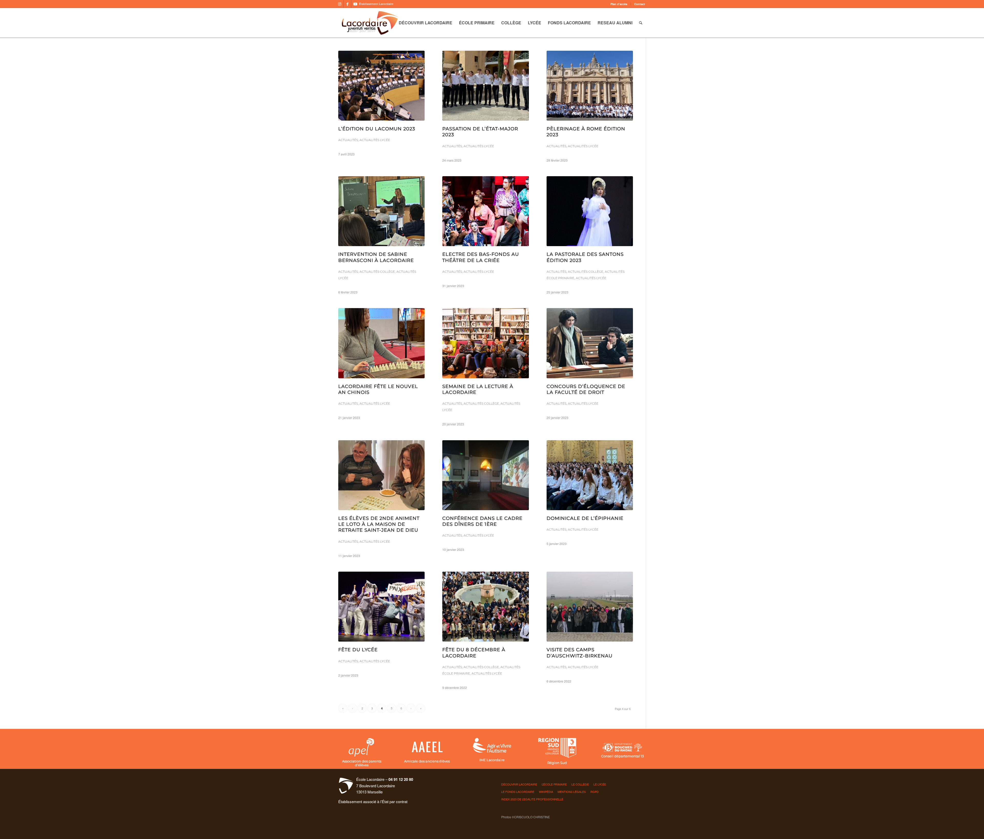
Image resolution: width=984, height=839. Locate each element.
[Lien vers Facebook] (347, 4)
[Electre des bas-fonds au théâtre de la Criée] (485, 211)
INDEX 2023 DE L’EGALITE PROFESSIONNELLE (532, 799)
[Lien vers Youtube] (355, 4)
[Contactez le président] (426, 747)
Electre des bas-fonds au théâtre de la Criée (480, 257)
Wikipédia (546, 792)
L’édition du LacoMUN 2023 (376, 129)
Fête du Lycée (358, 650)
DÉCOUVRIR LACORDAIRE (519, 784)
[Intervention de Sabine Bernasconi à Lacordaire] (381, 211)
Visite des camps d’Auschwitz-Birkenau (579, 652)
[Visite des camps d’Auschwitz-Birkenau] (590, 607)
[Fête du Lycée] (381, 607)
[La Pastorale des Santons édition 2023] (590, 211)
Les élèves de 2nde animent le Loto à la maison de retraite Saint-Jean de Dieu (378, 524)
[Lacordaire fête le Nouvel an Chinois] (381, 343)
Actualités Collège (377, 272)
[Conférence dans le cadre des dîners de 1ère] (485, 475)
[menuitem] (619, 4)
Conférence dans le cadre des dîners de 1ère (482, 521)
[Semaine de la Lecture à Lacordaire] (485, 343)
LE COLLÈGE (580, 784)
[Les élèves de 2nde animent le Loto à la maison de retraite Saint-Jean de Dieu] (381, 475)
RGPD (594, 792)
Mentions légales (572, 792)
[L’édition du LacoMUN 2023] (381, 86)
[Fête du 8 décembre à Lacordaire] (485, 607)
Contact (639, 4)
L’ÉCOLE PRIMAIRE (554, 784)
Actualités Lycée (375, 140)
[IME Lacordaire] (492, 746)
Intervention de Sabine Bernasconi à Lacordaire (376, 257)
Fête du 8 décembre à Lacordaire (473, 652)
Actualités (348, 140)
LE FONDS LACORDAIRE (517, 792)
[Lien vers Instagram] (339, 4)
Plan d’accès (618, 4)
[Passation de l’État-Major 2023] (485, 86)
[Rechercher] (641, 23)
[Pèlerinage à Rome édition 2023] (590, 86)
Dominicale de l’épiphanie (585, 518)
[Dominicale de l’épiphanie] (590, 475)
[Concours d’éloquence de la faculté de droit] (590, 343)
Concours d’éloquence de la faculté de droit (586, 389)
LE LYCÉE (599, 784)
